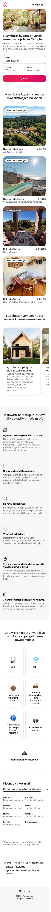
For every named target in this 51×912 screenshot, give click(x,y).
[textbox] (13, 70)
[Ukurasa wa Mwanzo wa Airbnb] (5, 4)
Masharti (29, 898)
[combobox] (24, 60)
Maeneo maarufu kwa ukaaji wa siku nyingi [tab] (22, 789)
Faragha (19, 898)
